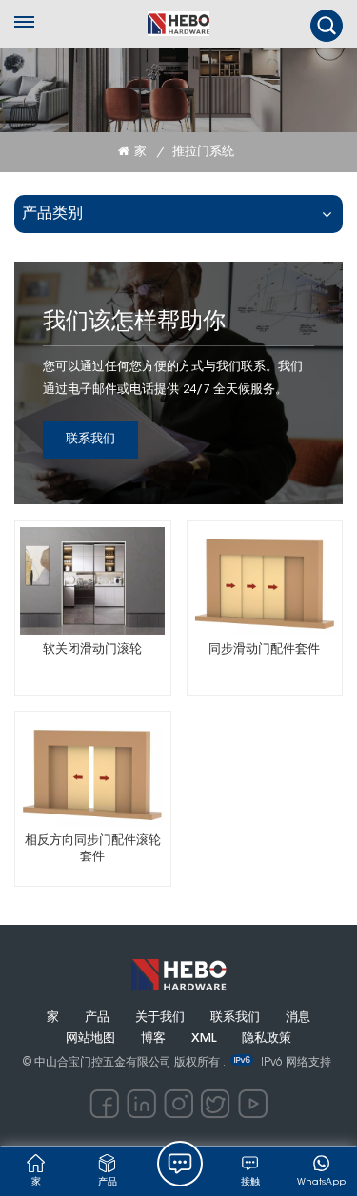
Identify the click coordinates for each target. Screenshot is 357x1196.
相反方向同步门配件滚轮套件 (93, 849)
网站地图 (90, 1039)
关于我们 (160, 1018)
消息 (298, 1018)
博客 (153, 1039)
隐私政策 (266, 1039)
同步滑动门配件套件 (264, 650)
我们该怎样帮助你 (134, 322)
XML (203, 1039)
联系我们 (90, 439)
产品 (97, 1018)
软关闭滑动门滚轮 (92, 650)
